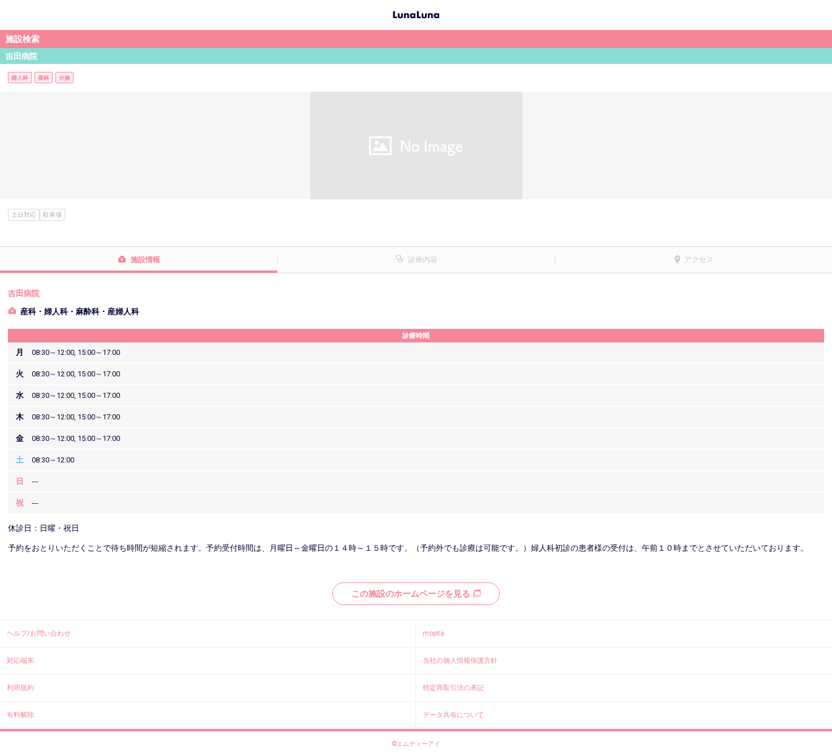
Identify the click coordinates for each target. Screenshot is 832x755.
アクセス (699, 259)
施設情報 (145, 259)
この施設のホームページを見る (410, 594)
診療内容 (423, 259)
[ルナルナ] (416, 13)
